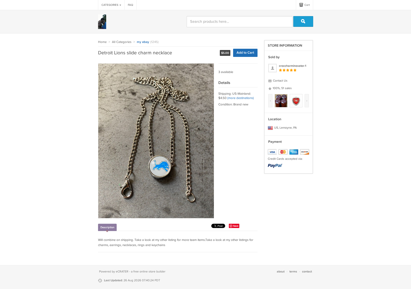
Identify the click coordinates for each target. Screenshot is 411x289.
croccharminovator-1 (292, 66)
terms (293, 271)
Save (235, 225)
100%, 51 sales (282, 88)
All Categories (121, 42)
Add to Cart (245, 53)
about (280, 271)
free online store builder (149, 271)
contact (307, 271)
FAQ (130, 5)
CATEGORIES (110, 5)
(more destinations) (240, 98)
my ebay (143, 42)
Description (107, 227)
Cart (307, 5)
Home (102, 42)
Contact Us (279, 80)
